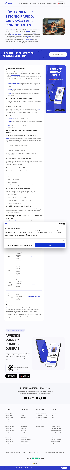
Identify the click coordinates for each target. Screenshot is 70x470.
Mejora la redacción (25, 443)
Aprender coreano (9, 441)
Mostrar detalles (58, 240)
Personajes (23, 419)
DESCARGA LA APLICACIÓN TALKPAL (16, 330)
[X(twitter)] (44, 398)
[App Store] (11, 376)
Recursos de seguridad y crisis (57, 432)
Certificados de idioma (25, 435)
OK (50, 245)
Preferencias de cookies (56, 428)
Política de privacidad (55, 426)
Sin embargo (29, 31)
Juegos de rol (23, 417)
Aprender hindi (8, 437)
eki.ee (33, 284)
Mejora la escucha (24, 437)
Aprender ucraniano (9, 424)
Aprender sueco (8, 428)
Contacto (53, 421)
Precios (52, 419)
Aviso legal (53, 443)
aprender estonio (27, 39)
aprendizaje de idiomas (15, 34)
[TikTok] (29, 398)
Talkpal (34, 33)
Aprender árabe (8, 432)
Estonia (23, 71)
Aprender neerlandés (9, 426)
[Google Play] (24, 376)
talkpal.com (33, 256)
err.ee (33, 270)
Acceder (54, 3)
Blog (52, 415)
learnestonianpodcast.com (33, 296)
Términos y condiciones (56, 430)
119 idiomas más (9, 445)
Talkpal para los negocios (41, 415)
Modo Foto (23, 424)
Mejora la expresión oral (26, 439)
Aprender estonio (9, 29)
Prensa (52, 417)
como (13, 31)
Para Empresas (33, 3)
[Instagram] (25, 398)
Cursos (22, 415)
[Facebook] (37, 398)
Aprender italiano (9, 419)
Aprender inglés (8, 413)
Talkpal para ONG (39, 419)
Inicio (20, 3)
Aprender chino (8, 435)
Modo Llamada (24, 426)
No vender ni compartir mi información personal (20, 245)
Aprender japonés (9, 439)
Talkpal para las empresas (41, 417)
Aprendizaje (25, 3)
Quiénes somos (54, 413)
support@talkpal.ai (46, 393)
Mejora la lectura (24, 441)
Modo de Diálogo (24, 432)
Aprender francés (9, 417)
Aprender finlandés (9, 430)
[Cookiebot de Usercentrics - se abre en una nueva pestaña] (59, 224)
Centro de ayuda (54, 424)
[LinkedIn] (40, 398)
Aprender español (9, 415)
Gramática (23, 413)
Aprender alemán (9, 421)
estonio (28, 36)
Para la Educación (41, 3)
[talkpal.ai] (9, 3)
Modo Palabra (23, 430)
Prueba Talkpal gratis (58, 54)
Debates (22, 421)
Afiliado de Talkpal (40, 426)
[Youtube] (33, 398)
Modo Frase (23, 428)
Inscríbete (49, 3)
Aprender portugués (9, 443)
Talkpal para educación (41, 413)
